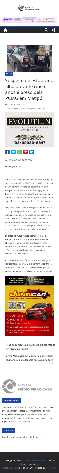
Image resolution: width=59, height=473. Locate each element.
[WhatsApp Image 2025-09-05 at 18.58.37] (29, 113)
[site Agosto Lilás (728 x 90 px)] (29, 17)
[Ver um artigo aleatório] (53, 30)
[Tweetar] (13, 152)
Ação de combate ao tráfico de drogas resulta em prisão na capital (30, 347)
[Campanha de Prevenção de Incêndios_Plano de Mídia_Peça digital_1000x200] (29, 277)
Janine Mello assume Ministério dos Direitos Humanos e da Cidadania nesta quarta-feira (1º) (29, 360)
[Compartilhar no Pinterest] (25, 152)
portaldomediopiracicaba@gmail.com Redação (26, 108)
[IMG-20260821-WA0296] (29, 287)
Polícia (9, 74)
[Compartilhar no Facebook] (7, 152)
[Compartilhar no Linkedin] (31, 152)
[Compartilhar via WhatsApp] (19, 152)
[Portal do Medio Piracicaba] (5, 30)
